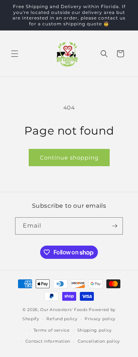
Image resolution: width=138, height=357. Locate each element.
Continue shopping (69, 157)
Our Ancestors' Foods (63, 309)
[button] (15, 54)
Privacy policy (100, 318)
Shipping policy (94, 330)
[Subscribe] (114, 226)
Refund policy (61, 318)
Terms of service (51, 330)
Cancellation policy (99, 341)
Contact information (47, 341)
